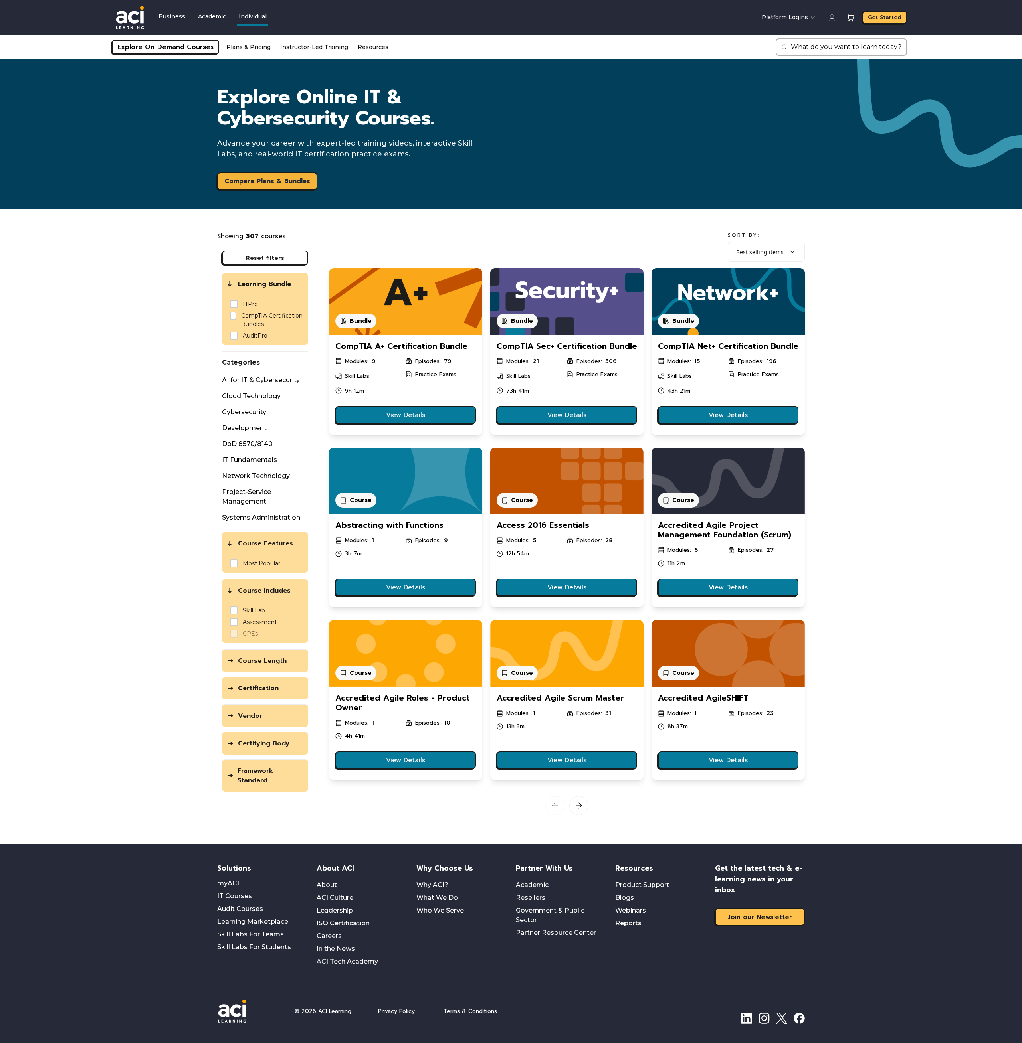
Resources (373, 47)
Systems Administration (261, 517)
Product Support (642, 885)
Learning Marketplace (252, 921)
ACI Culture (335, 897)
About (327, 885)
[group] (268, 320)
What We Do (437, 897)
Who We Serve (440, 910)
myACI (228, 883)
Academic (212, 16)
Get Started (884, 17)
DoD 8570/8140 (247, 444)
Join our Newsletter (760, 917)
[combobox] (766, 252)
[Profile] (832, 17)
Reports (628, 923)
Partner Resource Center (556, 932)
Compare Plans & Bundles (267, 181)
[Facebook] (799, 1018)
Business (171, 16)
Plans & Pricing (248, 47)
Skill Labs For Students (254, 947)
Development (244, 428)
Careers (329, 936)
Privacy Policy (396, 1011)
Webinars (630, 910)
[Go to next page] (578, 805)
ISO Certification (343, 923)
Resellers (530, 897)
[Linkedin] (746, 1018)
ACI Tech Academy (347, 961)
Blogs (624, 897)
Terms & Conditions (470, 1011)
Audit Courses (240, 909)
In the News (336, 948)
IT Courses (234, 896)
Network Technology (256, 476)
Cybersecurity (244, 412)
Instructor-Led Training (314, 47)
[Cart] (850, 17)
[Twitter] (781, 1018)
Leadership (335, 910)
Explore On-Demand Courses (165, 47)
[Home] (130, 17)
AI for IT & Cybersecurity (261, 380)
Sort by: (744, 235)
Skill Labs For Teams (250, 934)
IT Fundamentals (249, 460)
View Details (405, 415)
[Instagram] (764, 1018)
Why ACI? (432, 885)
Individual (253, 16)
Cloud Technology (251, 396)
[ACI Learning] (249, 1011)
